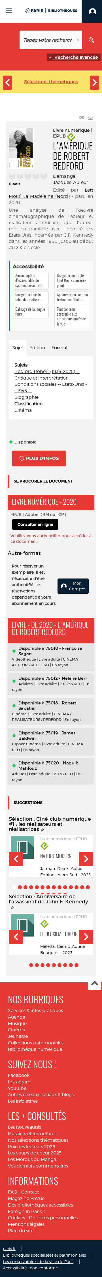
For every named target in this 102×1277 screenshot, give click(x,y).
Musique (17, 1023)
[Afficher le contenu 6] (42, 887)
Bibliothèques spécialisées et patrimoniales (44, 1255)
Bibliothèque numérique (35, 1049)
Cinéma (23, 410)
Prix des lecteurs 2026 (31, 1146)
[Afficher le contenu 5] (37, 887)
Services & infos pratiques (35, 1010)
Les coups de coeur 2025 (34, 1153)
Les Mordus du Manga (32, 1159)
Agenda (16, 1017)
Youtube (17, 1088)
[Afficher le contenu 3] (25, 887)
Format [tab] (60, 347)
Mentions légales (26, 1224)
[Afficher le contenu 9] (59, 887)
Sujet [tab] (17, 347)
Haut (94, 984)
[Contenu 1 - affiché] (14, 887)
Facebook (18, 1075)
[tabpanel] (51, 388)
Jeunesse (18, 1036)
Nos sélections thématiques (38, 1140)
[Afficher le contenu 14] (88, 887)
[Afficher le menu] (9, 11)
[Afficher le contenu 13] (82, 887)
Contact (30, 1192)
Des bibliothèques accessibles (40, 1205)
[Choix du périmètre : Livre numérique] (10, 40)
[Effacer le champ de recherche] (78, 40)
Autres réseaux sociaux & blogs (41, 1094)
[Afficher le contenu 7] (48, 887)
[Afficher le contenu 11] (71, 887)
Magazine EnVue (26, 1198)
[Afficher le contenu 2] (20, 887)
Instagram (19, 1082)
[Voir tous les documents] (42, 830)
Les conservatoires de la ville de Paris (38, 1261)
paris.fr (9, 1248)
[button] (16, 859)
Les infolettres (23, 1101)
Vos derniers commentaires (38, 1166)
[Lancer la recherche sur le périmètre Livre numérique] (91, 40)
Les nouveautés (24, 1127)
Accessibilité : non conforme (30, 1267)
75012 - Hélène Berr (66, 678)
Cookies (16, 1217)
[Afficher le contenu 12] (76, 887)
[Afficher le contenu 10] (65, 887)
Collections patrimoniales (35, 1042)
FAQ (12, 1192)
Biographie (26, 397)
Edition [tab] (37, 347)
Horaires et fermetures (32, 1133)
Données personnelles (53, 1217)
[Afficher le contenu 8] (54, 887)
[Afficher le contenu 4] (31, 887)
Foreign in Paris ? (26, 1211)
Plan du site (20, 1230)
